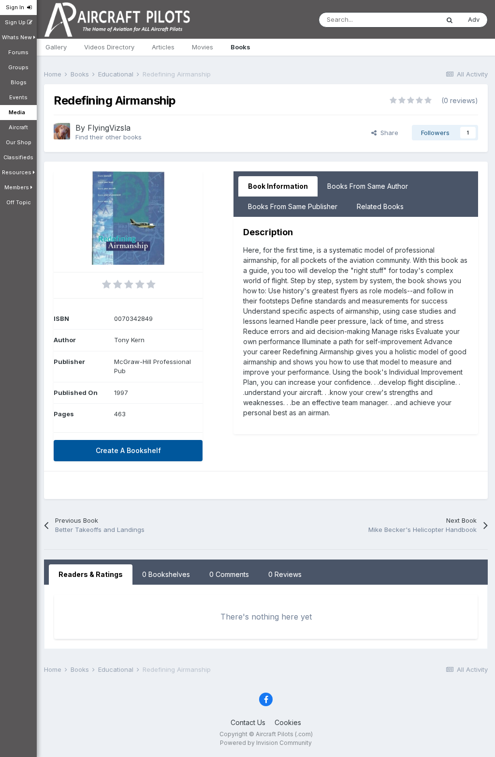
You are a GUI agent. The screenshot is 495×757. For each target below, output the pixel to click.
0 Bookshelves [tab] (166, 574)
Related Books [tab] (380, 206)
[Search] (449, 20)
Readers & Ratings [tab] (90, 574)
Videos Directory (109, 47)
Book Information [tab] (278, 186)
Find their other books (108, 137)
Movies (202, 47)
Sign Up (16, 22)
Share (387, 132)
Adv (474, 19)
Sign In (16, 7)
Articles (163, 47)
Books (240, 47)
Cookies (288, 722)
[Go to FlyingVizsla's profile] (62, 131)
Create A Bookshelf (128, 450)
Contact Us (248, 722)
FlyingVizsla (109, 128)
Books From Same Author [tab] (367, 186)
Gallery (56, 47)
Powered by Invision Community (266, 742)
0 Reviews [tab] (285, 574)
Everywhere (409, 19)
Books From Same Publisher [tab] (292, 206)
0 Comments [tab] (229, 574)
